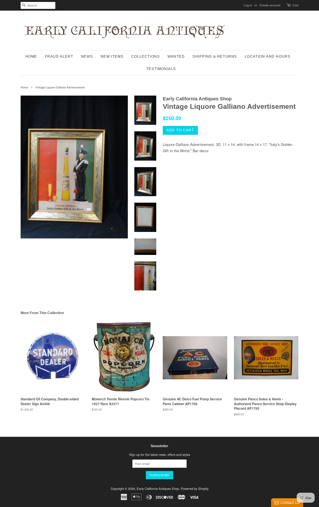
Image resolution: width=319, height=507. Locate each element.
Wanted (176, 56)
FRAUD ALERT (59, 56)
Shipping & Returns (214, 56)
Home (31, 56)
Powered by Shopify (195, 488)
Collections (145, 56)
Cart (295, 5)
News (87, 56)
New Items (112, 56)
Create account (269, 5)
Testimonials (161, 69)
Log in (248, 5)
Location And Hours (268, 56)
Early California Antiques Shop (158, 488)
